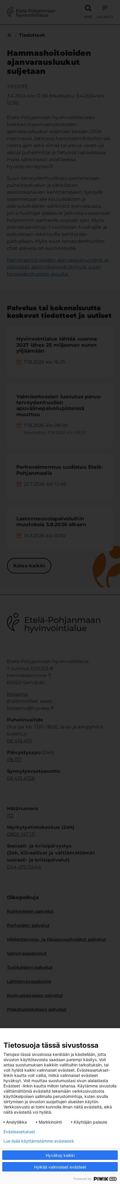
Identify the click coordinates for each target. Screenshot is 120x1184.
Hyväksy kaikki (60, 1155)
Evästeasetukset (19, 1131)
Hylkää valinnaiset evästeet (60, 1166)
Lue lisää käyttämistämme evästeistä (38, 1141)
